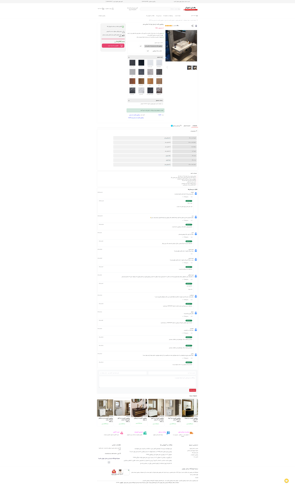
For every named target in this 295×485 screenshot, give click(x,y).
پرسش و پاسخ (175, 126)
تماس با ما (196, 457)
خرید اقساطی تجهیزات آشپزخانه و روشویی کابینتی (153, 480)
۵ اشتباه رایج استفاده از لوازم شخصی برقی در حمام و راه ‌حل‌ (156, 463)
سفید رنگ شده (150, 66)
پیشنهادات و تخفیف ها (168, 15)
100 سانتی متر (167, 138)
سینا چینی (168, 160)
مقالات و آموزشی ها (150, 15)
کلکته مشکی (132, 94)
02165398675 (108, 453)
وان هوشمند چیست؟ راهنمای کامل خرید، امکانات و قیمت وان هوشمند (153, 448)
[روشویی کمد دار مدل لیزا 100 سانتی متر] (190, 11)
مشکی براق (141, 66)
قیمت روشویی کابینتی (184, 480)
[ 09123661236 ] (109, 1)
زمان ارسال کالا (195, 452)
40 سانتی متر (167, 164)
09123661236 (114, 453)
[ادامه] (197, 477)
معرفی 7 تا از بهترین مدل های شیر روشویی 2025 (159, 454)
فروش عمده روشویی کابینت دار (171, 480)
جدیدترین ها (158, 15)
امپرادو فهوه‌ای (159, 94)
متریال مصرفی (187, 125)
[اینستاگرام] (109, 462)
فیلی (132, 75)
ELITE (160, 115)
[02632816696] (145, 1)
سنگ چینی (168, 155)
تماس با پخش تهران (194, 448)
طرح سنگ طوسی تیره (150, 94)
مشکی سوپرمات (132, 66)
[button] (109, 8)
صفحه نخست (177, 15)
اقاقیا (159, 85)
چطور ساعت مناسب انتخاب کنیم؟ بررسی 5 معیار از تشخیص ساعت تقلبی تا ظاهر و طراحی (148, 460)
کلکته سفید (141, 94)
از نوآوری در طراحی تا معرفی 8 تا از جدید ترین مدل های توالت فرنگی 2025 (152, 457)
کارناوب (121, 482)
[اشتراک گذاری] (192, 26)
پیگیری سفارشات (101, 15)
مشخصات (194, 125)
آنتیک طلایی (141, 85)
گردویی (150, 85)
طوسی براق (141, 75)
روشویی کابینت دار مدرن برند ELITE (136, 117)
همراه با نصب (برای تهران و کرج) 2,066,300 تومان (151, 103)
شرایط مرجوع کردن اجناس (192, 450)
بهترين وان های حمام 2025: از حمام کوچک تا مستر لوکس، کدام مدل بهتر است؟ (151, 451)
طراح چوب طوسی (158, 75)
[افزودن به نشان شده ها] (196, 26)
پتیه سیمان (150, 75)
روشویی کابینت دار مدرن (134, 115)
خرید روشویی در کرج (193, 480)
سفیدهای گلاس (159, 66)
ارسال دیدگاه (192, 390)
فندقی (132, 85)
